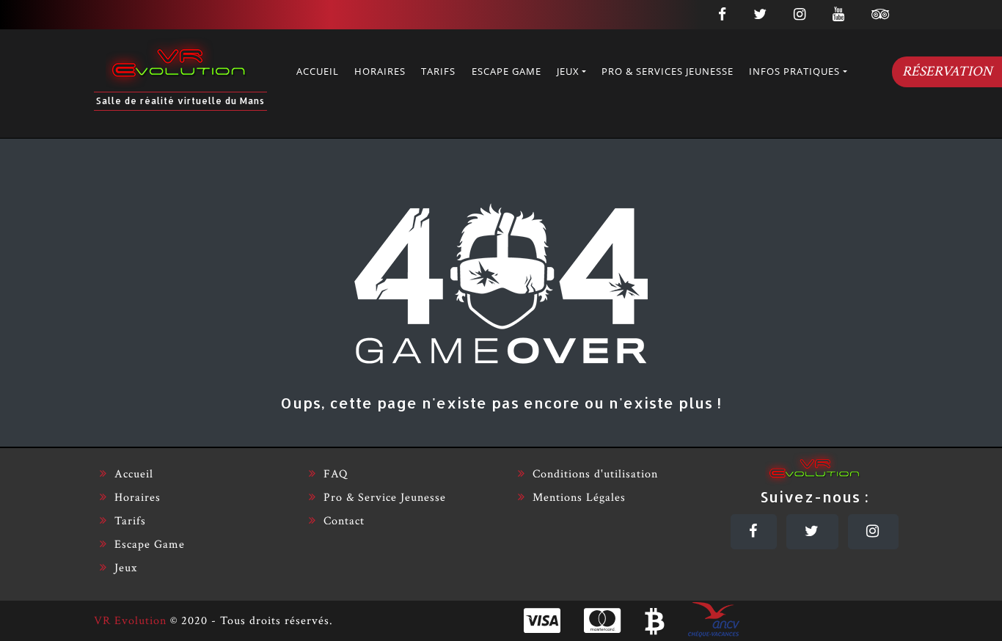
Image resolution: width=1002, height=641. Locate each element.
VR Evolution (130, 621)
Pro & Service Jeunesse (384, 497)
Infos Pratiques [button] (794, 71)
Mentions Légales (579, 497)
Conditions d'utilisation (595, 474)
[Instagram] (873, 531)
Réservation (947, 71)
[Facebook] (754, 531)
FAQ (335, 474)
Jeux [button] (568, 71)
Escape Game (506, 71)
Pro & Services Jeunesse (667, 71)
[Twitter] (812, 531)
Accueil (317, 71)
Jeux (125, 568)
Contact (344, 521)
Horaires (380, 71)
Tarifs (438, 71)
